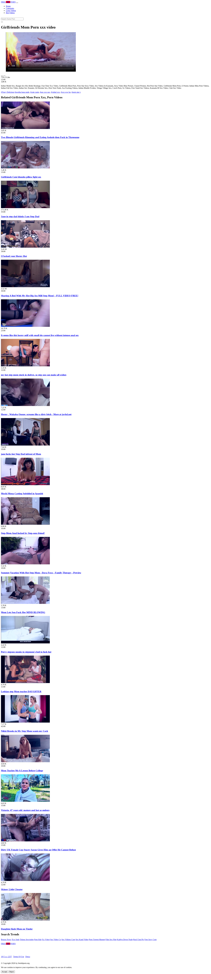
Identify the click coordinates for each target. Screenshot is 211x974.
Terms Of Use (18, 957)
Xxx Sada (15, 939)
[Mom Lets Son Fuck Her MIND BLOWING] (25, 603)
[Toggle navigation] (17, 2)
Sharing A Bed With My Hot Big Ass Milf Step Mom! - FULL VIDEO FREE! (39, 295)
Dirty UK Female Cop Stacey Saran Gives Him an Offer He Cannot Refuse (38, 849)
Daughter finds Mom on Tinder (17, 929)
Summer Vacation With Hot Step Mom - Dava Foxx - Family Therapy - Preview (41, 572)
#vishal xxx (55, 92)
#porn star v (76, 92)
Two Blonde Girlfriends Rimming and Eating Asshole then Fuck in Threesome (40, 137)
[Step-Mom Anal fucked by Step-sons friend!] (25, 524)
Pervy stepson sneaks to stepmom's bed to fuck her (26, 652)
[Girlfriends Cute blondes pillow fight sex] (25, 168)
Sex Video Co (55, 939)
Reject (11, 972)
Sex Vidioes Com (68, 939)
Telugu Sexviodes (27, 939)
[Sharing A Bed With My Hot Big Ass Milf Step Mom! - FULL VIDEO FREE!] (25, 286)
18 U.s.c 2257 (6, 957)
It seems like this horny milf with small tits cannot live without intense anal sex (40, 335)
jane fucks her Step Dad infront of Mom (21, 454)
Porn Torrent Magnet (97, 939)
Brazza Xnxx (6, 939)
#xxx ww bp (66, 92)
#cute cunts (34, 92)
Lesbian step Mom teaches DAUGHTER (21, 691)
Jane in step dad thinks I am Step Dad (20, 216)
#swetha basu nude (22, 92)
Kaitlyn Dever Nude (125, 939)
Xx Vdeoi (46, 939)
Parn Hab (38, 939)
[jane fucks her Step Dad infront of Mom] (25, 445)
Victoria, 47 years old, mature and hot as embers (25, 810)
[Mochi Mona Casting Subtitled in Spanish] (25, 484)
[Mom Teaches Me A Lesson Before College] (25, 762)
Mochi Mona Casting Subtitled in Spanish (22, 493)
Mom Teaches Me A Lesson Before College (22, 770)
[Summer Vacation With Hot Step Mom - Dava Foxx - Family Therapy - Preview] (25, 564)
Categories (10, 8)
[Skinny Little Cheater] (25, 880)
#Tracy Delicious (7, 92)
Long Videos (11, 11)
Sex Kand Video (82, 939)
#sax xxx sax (45, 92)
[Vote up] (2, 75)
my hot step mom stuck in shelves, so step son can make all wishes (33, 375)
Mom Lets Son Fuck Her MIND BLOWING (23, 612)
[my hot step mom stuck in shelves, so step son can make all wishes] (25, 366)
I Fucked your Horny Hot (14, 256)
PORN (8, 2)
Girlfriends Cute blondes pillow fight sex (21, 177)
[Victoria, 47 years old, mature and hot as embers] (25, 801)
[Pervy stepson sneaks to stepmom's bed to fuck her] (25, 643)
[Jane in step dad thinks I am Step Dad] (25, 207)
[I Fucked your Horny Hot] (25, 247)
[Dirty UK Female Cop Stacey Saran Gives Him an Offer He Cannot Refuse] (25, 841)
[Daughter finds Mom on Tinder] (25, 920)
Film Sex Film (111, 939)
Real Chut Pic (138, 939)
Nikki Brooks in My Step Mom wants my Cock (24, 731)
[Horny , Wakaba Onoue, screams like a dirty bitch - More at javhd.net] (25, 405)
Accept (4, 972)
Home (8, 6)
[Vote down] (4, 75)
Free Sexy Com (150, 939)
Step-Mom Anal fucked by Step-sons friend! (23, 533)
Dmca (27, 957)
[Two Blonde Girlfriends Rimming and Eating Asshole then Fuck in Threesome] (25, 128)
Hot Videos (10, 13)
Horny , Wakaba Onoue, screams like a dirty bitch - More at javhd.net (36, 414)
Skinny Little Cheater (12, 889)
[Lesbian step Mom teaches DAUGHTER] (25, 682)
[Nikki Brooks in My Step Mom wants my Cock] (25, 722)
